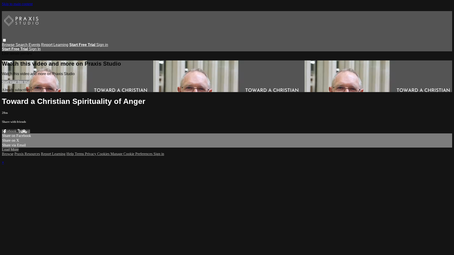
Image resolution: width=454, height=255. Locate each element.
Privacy (91, 154)
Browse (9, 45)
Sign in (102, 45)
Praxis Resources (27, 154)
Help (70, 154)
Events (34, 45)
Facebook (9, 131)
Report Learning (54, 45)
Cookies (103, 154)
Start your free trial (16, 82)
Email (25, 131)
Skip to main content (17, 4)
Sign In (35, 49)
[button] (4, 40)
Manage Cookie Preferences (131, 154)
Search (22, 45)
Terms (80, 154)
